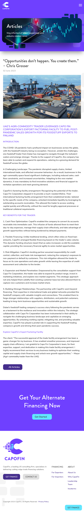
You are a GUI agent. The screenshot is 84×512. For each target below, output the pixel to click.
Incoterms (72, 488)
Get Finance (12, 476)
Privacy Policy (43, 502)
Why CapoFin (73, 477)
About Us (72, 472)
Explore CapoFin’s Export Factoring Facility (23, 332)
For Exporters (57, 472)
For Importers (57, 477)
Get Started (41, 416)
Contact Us (31, 476)
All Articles (14, 367)
